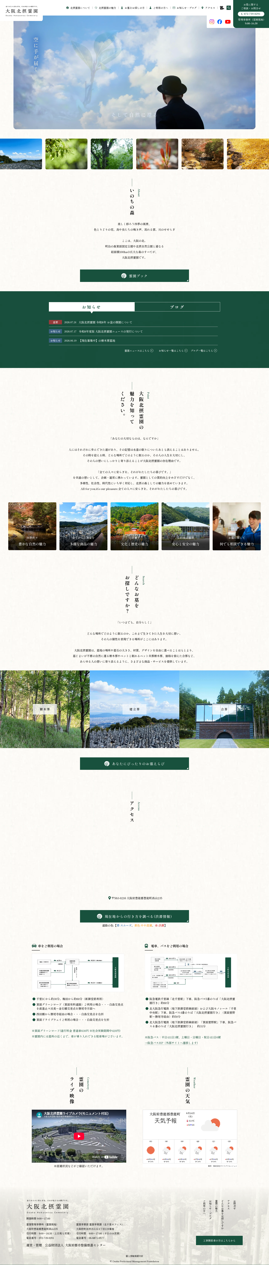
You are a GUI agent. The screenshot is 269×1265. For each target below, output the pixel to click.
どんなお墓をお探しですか (222, 1215)
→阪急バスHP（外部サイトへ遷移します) (171, 1043)
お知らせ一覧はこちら (171, 350)
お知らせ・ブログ (187, 8)
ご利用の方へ (204, 1207)
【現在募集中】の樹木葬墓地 (97, 340)
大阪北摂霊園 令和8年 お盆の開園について (105, 322)
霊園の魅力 (216, 1206)
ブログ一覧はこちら (202, 350)
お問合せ (234, 1205)
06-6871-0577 (96, 1238)
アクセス (210, 8)
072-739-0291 (46, 1238)
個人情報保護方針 (134, 1256)
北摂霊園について (80, 8)
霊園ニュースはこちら (137, 350)
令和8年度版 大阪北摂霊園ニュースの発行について (111, 331)
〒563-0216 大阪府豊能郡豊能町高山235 (136, 898)
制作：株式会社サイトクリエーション (222, 1166)
